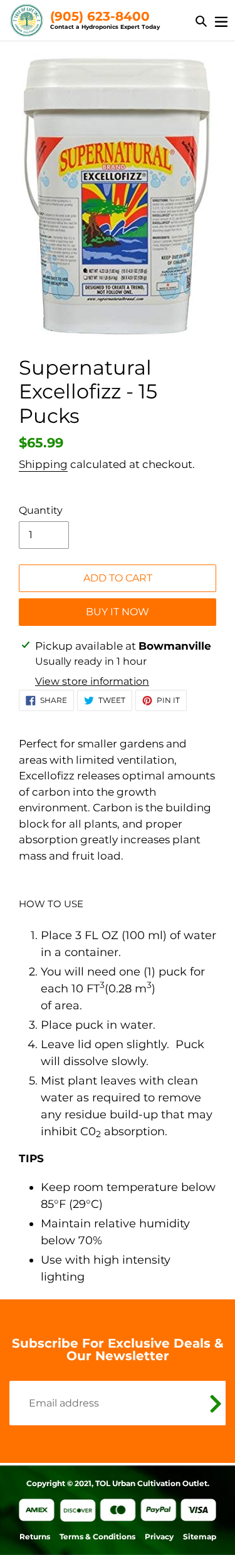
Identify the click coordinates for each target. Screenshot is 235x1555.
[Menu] (221, 20)
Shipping (43, 464)
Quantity (41, 510)
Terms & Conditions (97, 1536)
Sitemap (199, 1536)
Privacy (159, 1536)
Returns (34, 1536)
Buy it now (117, 612)
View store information (92, 681)
